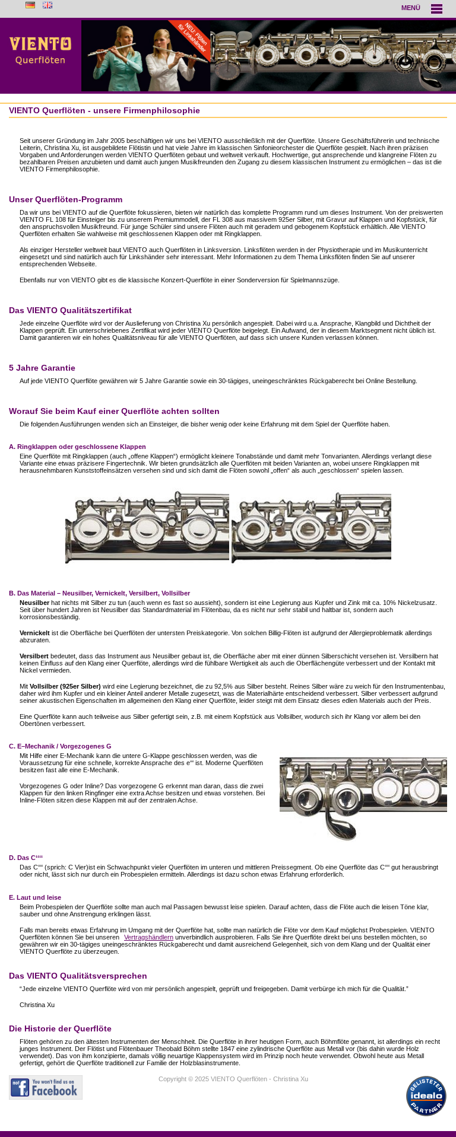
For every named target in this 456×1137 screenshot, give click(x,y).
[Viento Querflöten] (228, 56)
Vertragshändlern (148, 937)
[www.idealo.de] (426, 1116)
